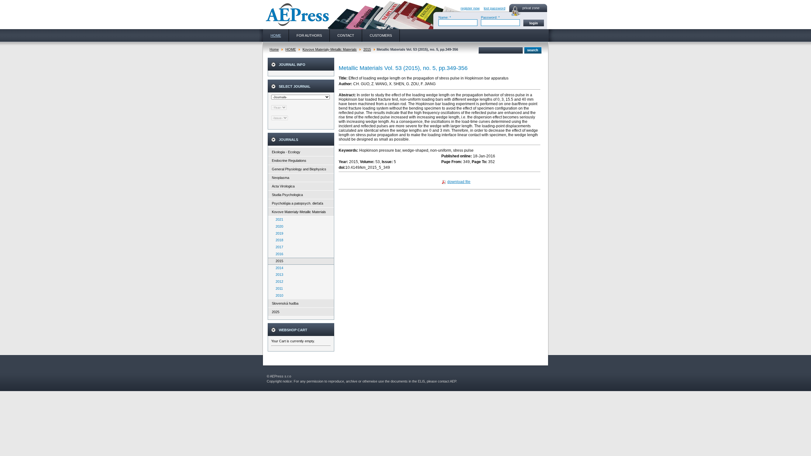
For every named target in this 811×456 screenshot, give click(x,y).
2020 (278, 226)
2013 (278, 274)
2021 (278, 219)
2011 (278, 288)
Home (274, 49)
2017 (278, 247)
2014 (278, 268)
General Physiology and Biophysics (299, 169)
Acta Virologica (283, 186)
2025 (275, 312)
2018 (278, 240)
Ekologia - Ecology (286, 152)
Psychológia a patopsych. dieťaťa (297, 203)
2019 (278, 233)
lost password (494, 8)
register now (470, 8)
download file (458, 182)
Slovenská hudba (285, 303)
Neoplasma (280, 178)
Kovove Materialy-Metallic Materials (330, 49)
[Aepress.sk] (296, 14)
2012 (278, 281)
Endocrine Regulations (289, 160)
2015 (367, 49)
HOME (290, 49)
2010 (278, 295)
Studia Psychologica (287, 195)
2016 (278, 254)
